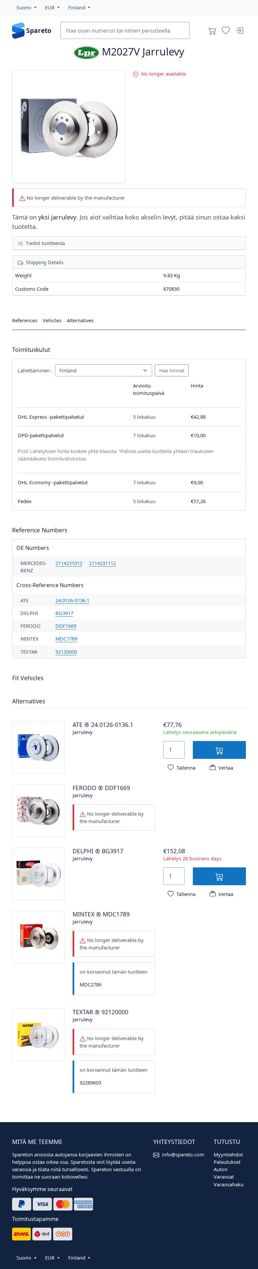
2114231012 (68, 563)
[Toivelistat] (225, 31)
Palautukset (227, 1161)
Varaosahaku (229, 1184)
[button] (26, 7)
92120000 (66, 651)
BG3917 (64, 613)
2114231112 (102, 563)
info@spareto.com (183, 1154)
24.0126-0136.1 (72, 600)
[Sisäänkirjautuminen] (239, 31)
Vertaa (225, 767)
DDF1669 (65, 625)
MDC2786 (90, 984)
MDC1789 (66, 638)
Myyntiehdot (228, 1154)
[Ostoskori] (212, 31)
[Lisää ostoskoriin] (219, 750)
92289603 (90, 1082)
